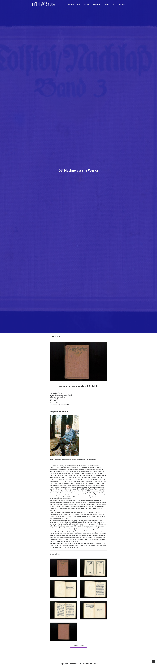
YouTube (94, 663)
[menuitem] (72, 4)
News (114, 4)
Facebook (73, 663)
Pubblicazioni (96, 4)
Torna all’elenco (78, 645)
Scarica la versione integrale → (72, 386)
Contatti (122, 4)
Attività (86, 4)
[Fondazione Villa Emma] (43, 4)
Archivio (106, 4)
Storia (79, 4)
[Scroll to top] (153, 661)
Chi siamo (71, 4)
